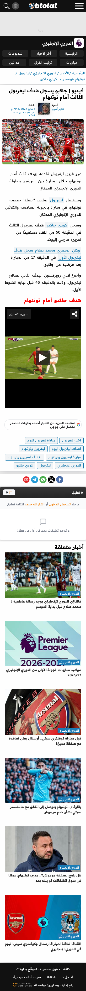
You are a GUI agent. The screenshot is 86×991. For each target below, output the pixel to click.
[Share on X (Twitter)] (51, 479)
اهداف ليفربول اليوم (66, 448)
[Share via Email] (26, 479)
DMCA (51, 977)
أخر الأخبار (44, 53)
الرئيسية (71, 53)
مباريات (71, 62)
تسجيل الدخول (60, 504)
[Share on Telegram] (34, 479)
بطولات (21, 969)
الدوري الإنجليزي (69, 593)
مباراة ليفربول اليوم (41, 440)
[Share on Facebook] (59, 479)
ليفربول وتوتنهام (33, 448)
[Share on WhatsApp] (43, 479)
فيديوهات (15, 53)
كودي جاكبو (57, 225)
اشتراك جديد (34, 504)
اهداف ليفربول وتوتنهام (25, 457)
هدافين (14, 62)
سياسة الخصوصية (27, 977)
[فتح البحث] (6, 6)
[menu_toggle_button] (79, 6)
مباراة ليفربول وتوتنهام (64, 457)
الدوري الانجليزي (69, 465)
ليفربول (56, 200)
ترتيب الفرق (43, 62)
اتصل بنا (66, 977)
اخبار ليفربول (71, 440)
